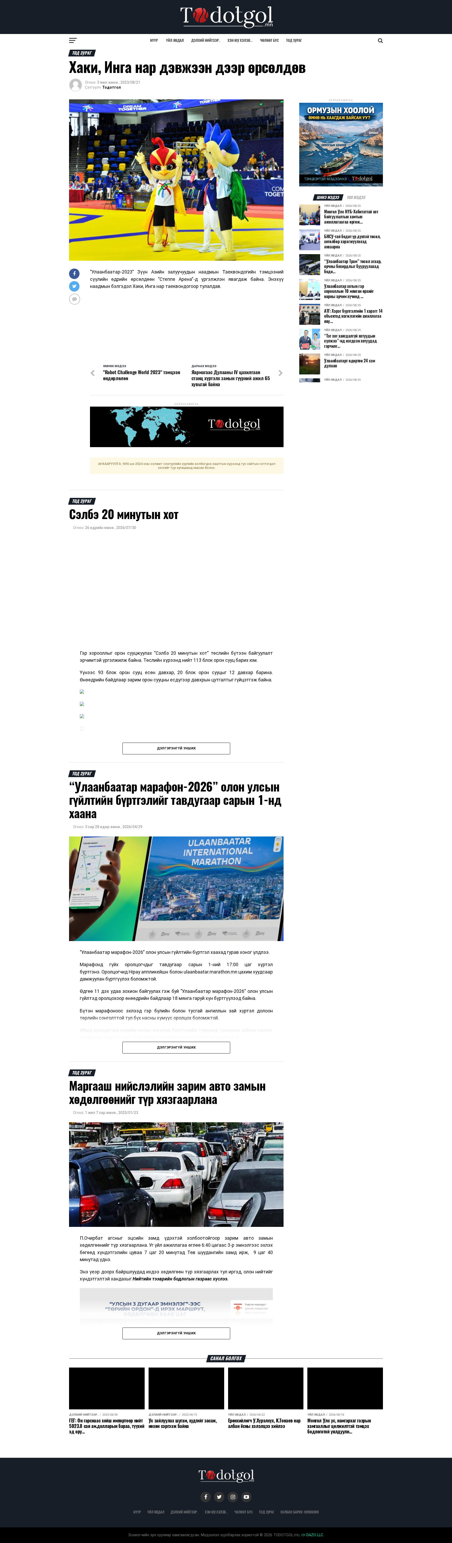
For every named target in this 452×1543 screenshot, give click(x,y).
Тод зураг (294, 40)
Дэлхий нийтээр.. (205, 40)
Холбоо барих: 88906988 (299, 1511)
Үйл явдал (175, 40)
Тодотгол (111, 87)
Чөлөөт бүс (269, 40)
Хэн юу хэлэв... (240, 40)
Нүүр (154, 40)
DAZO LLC (314, 1535)
